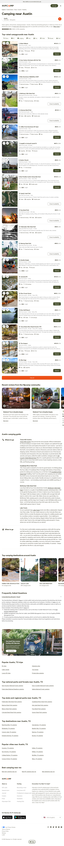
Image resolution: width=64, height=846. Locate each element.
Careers (4, 796)
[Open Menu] (60, 5)
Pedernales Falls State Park (20, 26)
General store (5, 790)
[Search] (59, 18)
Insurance (19, 796)
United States (10, 9)
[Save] (4, 43)
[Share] (7, 43)
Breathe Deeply (18, 412)
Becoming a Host (21, 787)
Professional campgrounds (24, 793)
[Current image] (7, 55)
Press (3, 798)
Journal (4, 793)
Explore (4, 9)
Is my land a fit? (21, 790)
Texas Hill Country (25, 441)
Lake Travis (36, 510)
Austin (19, 9)
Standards (19, 798)
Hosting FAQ (20, 801)
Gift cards (4, 787)
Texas (15, 9)
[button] (32, 596)
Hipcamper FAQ (6, 801)
